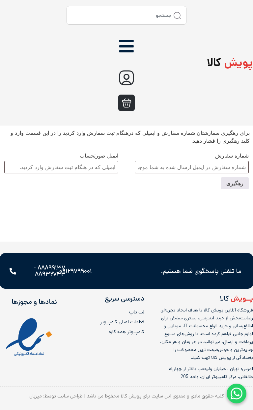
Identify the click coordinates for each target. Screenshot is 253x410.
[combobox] (126, 15)
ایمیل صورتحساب (99, 155)
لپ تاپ (136, 312)
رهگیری (234, 183)
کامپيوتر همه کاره (126, 332)
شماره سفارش (232, 155)
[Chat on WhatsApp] (236, 393)
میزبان (35, 396)
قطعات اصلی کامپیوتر (122, 322)
